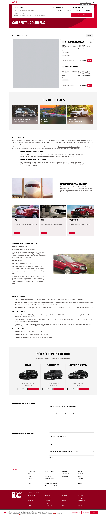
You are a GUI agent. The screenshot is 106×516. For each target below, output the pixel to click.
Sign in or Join (88, 2)
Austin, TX (30, 503)
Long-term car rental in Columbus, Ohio (69, 147)
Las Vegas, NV (81, 498)
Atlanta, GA (30, 500)
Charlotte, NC (47, 500)
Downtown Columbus (71, 67)
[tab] (31, 492)
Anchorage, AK (31, 498)
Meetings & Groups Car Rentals (51, 485)
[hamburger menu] (93, 2)
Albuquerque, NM (31, 495)
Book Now (17, 233)
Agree (94, 512)
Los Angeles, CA (81, 500)
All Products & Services (49, 471)
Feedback (80, 481)
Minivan (29, 476)
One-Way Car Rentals (49, 481)
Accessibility (80, 485)
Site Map (79, 476)
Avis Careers (80, 483)
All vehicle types (31, 471)
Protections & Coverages (50, 473)
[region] (53, 512)
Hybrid (29, 481)
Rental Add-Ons (48, 476)
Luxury (29, 485)
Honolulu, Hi (64, 505)
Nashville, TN (80, 505)
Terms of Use (18, 514)
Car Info (22, 388)
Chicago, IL (47, 503)
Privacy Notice (55, 513)
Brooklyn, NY (47, 495)
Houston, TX (80, 495)
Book (35, 2)
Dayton (24, 331)
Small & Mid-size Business (67, 473)
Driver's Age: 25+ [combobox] (17, 15)
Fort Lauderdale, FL (65, 503)
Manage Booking (42, 2)
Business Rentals (50, 2)
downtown (27, 156)
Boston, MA (30, 505)
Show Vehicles (82, 15)
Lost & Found (80, 478)
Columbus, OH (64, 495)
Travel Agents (64, 471)
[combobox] (34, 10)
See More (51, 457)
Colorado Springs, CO (49, 505)
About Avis (80, 471)
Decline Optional (85, 512)
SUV (29, 473)
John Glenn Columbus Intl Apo (74, 42)
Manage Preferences (76, 512)
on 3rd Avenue (70, 156)
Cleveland (25, 334)
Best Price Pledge (81, 473)
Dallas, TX (64, 498)
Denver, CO (64, 500)
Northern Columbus (37, 156)
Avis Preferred (58, 2)
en (83, 2)
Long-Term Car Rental (49, 478)
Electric (29, 483)
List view (89, 35)
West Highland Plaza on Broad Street (54, 156)
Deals (64, 2)
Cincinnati (25, 337)
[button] (25, 114)
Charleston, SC (48, 498)
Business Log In (65, 476)
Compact (30, 478)
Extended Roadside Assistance (51, 483)
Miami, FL (80, 503)
